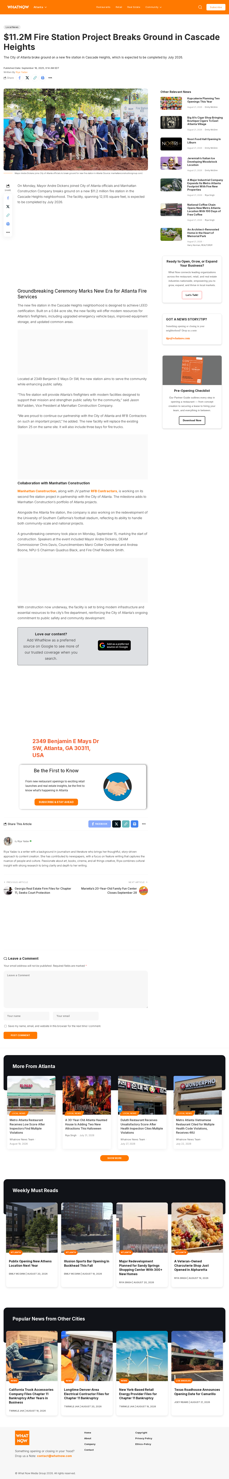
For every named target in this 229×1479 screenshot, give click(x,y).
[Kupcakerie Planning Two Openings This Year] (171, 103)
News (14, 1380)
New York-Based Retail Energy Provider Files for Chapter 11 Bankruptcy (138, 1394)
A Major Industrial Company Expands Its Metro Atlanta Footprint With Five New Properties (205, 184)
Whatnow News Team (22, 1139)
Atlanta (16, 1252)
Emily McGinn (211, 107)
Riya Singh (210, 195)
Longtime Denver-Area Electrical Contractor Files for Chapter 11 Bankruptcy (86, 1394)
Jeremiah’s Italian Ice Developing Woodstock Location (202, 161)
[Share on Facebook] (19, 77)
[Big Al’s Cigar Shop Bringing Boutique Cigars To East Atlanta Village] (171, 122)
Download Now (192, 420)
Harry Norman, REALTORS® (199, 245)
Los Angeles (183, 1380)
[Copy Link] (34, 77)
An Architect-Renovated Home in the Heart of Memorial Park (203, 232)
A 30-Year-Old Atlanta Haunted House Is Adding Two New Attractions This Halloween (86, 1124)
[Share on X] (27, 77)
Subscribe (216, 7)
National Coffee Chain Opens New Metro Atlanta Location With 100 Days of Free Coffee (204, 209)
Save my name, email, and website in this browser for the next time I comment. (54, 1025)
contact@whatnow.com (54, 1456)
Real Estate (133, 7)
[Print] (42, 77)
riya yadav (22, 72)
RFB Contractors (104, 491)
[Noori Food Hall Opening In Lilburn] (171, 144)
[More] (50, 77)
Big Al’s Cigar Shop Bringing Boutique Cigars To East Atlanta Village (205, 121)
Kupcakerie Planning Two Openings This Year (203, 100)
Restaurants (103, 7)
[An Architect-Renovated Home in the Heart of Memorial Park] (171, 234)
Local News (12, 27)
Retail (119, 7)
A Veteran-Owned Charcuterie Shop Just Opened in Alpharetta (191, 1266)
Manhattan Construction (37, 491)
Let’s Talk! (192, 295)
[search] (200, 7)
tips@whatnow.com (178, 338)
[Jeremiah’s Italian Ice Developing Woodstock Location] (171, 163)
